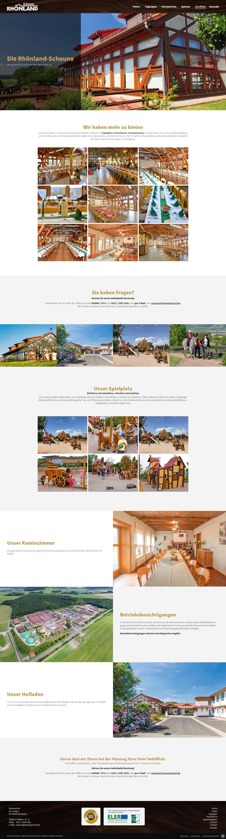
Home (214, 808)
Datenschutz (195, 836)
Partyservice (168, 6)
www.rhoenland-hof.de (211, 836)
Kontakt (214, 6)
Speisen (185, 6)
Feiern (136, 6)
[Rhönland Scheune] (22, 6)
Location (200, 6)
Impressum (184, 836)
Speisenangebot (210, 819)
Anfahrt (213, 825)
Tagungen (151, 6)
